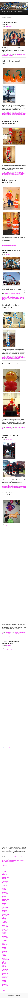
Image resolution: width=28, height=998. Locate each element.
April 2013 (4, 921)
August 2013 (4, 915)
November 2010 (5, 956)
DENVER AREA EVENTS (11, 11)
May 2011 (4, 948)
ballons (16, 112)
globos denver (17, 173)
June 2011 (4, 947)
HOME (3, 11)
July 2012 (4, 932)
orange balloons (8, 245)
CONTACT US (4, 13)
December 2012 (5, 926)
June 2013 (4, 918)
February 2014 (5, 907)
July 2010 (4, 962)
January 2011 (4, 954)
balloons (16, 54)
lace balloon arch (5, 55)
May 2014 (4, 904)
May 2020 (4, 871)
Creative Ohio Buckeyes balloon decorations (10, 122)
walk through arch (16, 358)
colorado (9, 298)
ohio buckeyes (15, 174)
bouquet (3, 635)
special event (20, 174)
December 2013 (5, 910)
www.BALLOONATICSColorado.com (12, 293)
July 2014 (4, 902)
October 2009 (4, 974)
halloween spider (16, 487)
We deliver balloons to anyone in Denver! (9, 494)
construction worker (15, 244)
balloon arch (22, 296)
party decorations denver (9, 861)
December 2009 (5, 972)
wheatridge (11, 55)
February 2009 (5, 985)
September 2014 (5, 899)
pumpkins (4, 115)
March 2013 (4, 922)
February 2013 (5, 924)
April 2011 (4, 950)
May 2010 (4, 965)
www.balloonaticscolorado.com (11, 425)
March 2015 (4, 892)
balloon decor (7, 428)
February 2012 (5, 937)
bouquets (23, 54)
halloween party (22, 114)
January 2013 (4, 925)
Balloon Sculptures (9, 486)
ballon (16, 172)
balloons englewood (15, 113)
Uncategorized (8, 54)
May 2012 (4, 933)
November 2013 (5, 911)
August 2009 (4, 977)
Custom (17, 635)
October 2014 (4, 897)
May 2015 (4, 889)
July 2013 (4, 917)
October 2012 (4, 928)
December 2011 (5, 940)
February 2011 (5, 952)
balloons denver (5, 173)
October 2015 (4, 885)
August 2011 (4, 944)
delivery (9, 114)
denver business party (13, 860)
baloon (9, 173)
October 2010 (4, 958)
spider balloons (23, 487)
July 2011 (4, 945)
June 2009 (4, 980)
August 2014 (4, 900)
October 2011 (4, 943)
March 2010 (4, 967)
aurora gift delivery (18, 632)
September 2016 (5, 877)
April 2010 (4, 966)
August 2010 (4, 961)
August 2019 (4, 873)
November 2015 (5, 884)
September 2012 (5, 929)
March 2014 (4, 906)
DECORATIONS (20, 11)
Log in (3, 990)
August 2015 (4, 886)
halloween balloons (15, 114)
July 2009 (4, 978)
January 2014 (4, 908)
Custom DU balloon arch (10, 364)
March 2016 (4, 880)
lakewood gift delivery (17, 636)
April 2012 (4, 935)
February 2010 (5, 969)
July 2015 (4, 888)
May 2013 (4, 919)
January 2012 (4, 939)
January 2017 (4, 874)
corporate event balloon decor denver (16, 859)
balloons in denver (11, 633)
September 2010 (5, 959)
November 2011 (5, 941)
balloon (19, 112)
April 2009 (4, 983)
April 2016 (4, 878)
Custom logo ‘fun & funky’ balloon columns (10, 642)
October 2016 (4, 875)
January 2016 (4, 882)
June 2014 (4, 903)
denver (7, 860)
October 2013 (4, 913)
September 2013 (5, 914)
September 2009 (5, 976)
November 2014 (5, 896)
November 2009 (5, 973)
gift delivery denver (9, 636)
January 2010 (4, 970)
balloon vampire (8, 113)
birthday (23, 633)
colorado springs (15, 298)
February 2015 (5, 893)
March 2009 (4, 984)
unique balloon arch (9, 358)
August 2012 (4, 930)
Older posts (4, 865)
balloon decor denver (6, 857)
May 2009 (4, 981)
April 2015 (4, 891)
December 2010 (5, 955)
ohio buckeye (9, 174)
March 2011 (4, 951)
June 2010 (4, 963)
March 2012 (4, 936)
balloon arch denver (6, 297)
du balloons (8, 429)
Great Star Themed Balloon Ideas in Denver (11, 306)
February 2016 (5, 881)
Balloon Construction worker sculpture (9, 181)
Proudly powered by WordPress (14, 995)
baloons (19, 54)
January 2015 (4, 895)
